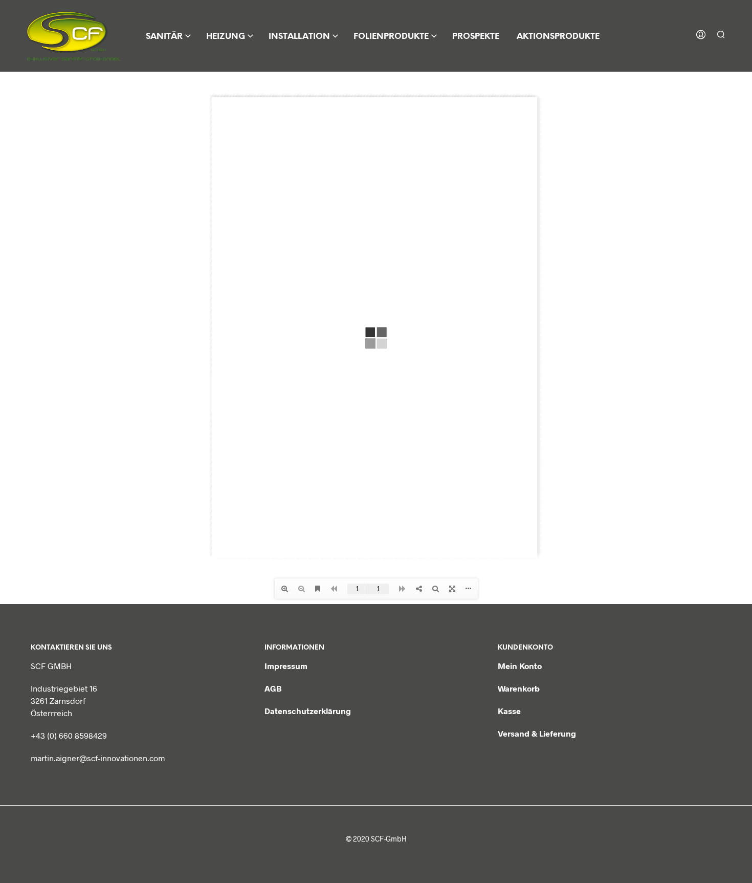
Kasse (509, 711)
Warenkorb (519, 688)
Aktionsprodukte (558, 36)
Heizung (225, 36)
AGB (273, 688)
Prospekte (475, 36)
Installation (299, 36)
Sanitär (164, 36)
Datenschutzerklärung (307, 711)
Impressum (285, 666)
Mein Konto (520, 666)
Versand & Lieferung (537, 733)
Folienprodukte (391, 36)
